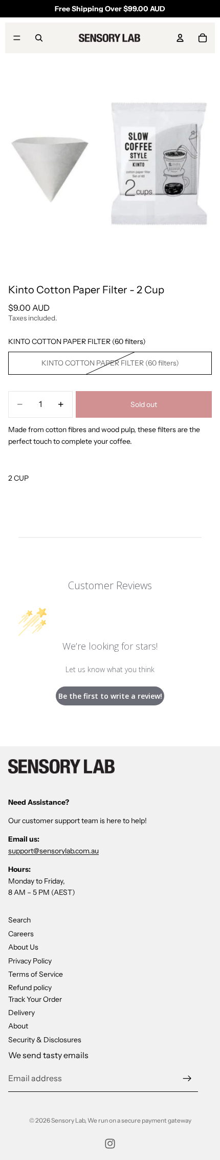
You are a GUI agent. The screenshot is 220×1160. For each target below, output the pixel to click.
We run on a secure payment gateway (139, 1120)
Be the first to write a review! (110, 696)
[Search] (39, 38)
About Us (23, 947)
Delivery (21, 1012)
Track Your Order (35, 999)
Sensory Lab (68, 1120)
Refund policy (30, 987)
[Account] (180, 38)
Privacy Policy (30, 960)
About (18, 1026)
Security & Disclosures (44, 1039)
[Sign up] (187, 1078)
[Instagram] (110, 1143)
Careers (21, 933)
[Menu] (17, 38)
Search (19, 920)
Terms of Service (35, 974)
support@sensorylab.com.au (53, 850)
